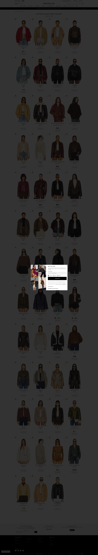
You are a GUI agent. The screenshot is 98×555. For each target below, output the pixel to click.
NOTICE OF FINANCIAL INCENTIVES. (61, 284)
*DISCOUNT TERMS (50, 286)
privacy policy (64, 283)
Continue (57, 278)
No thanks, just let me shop (53, 288)
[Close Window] (66, 265)
